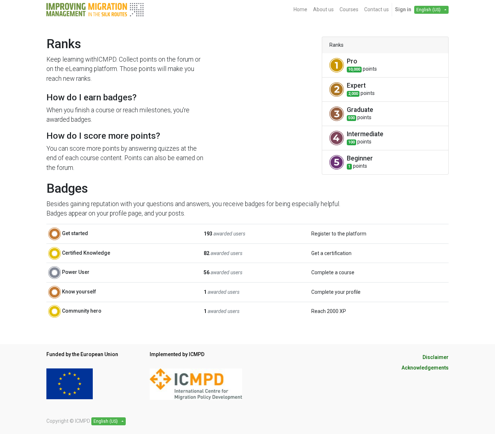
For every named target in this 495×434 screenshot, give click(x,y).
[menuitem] (300, 9)
